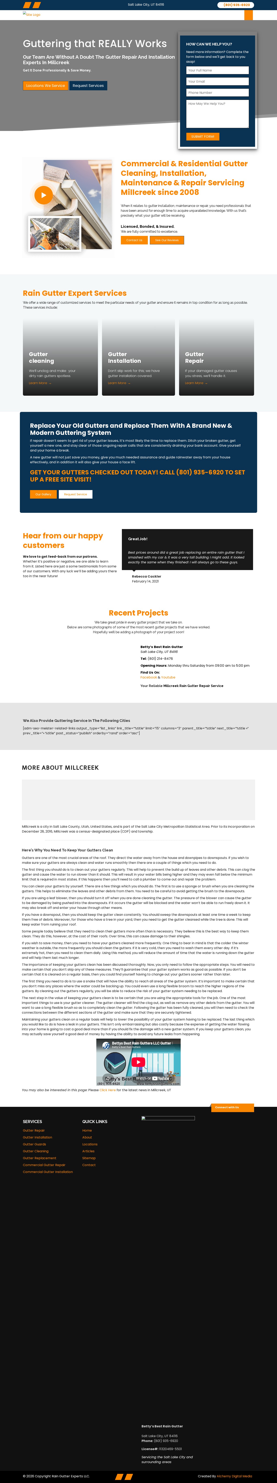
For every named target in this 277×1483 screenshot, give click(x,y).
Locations (179, 15)
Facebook (149, 677)
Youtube (168, 677)
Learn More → (40, 383)
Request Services (88, 85)
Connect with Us (227, 1107)
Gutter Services (145, 15)
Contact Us (134, 240)
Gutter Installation (124, 357)
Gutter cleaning (41, 357)
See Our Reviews (167, 240)
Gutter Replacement (39, 1158)
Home (87, 1130)
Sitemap (89, 1158)
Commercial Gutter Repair (44, 1165)
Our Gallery (43, 494)
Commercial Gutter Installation (48, 1172)
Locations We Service (45, 85)
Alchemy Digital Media (234, 1476)
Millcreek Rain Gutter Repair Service (193, 686)
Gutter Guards (34, 1144)
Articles (204, 15)
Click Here (108, 1090)
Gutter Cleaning (35, 1151)
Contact (228, 15)
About (117, 15)
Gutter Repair (194, 357)
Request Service (75, 494)
